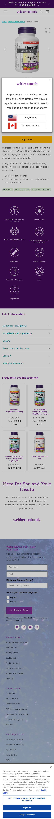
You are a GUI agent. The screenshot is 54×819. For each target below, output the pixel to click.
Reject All (27, 807)
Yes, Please (30, 117)
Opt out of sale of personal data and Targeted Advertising (27, 799)
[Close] (51, 767)
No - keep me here (30, 125)
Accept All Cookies (26, 814)
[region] (27, 791)
